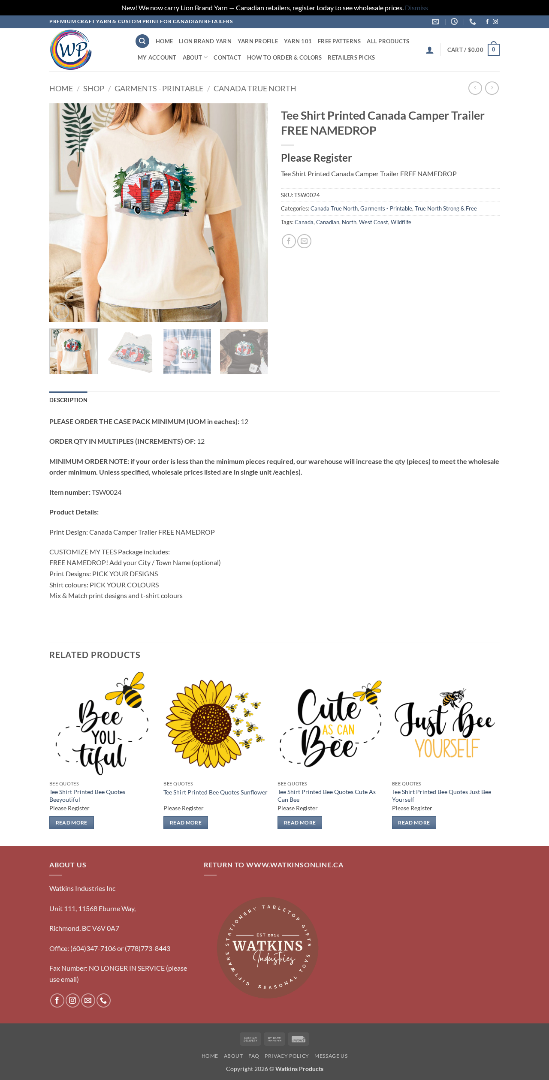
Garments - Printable (159, 88)
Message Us (330, 1056)
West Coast (373, 222)
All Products (388, 41)
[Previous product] (491, 88)
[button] (429, 49)
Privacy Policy (287, 1056)
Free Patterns (339, 41)
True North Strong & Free (446, 208)
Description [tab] (68, 400)
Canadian (327, 222)
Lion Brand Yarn (205, 41)
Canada (304, 222)
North (349, 222)
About (192, 57)
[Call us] (104, 1000)
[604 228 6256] (473, 21)
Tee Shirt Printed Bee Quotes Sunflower (215, 792)
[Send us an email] (88, 1000)
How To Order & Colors (284, 57)
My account (157, 57)
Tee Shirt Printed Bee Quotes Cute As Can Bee (327, 795)
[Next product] (475, 88)
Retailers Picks (351, 57)
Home (164, 41)
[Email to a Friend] (304, 241)
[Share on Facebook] (289, 241)
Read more (71, 822)
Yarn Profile (258, 41)
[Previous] (64, 213)
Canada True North (255, 88)
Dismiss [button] (416, 7)
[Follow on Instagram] (495, 22)
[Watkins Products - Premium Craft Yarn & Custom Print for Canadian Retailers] (85, 49)
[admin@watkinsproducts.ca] (436, 21)
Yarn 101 (298, 41)
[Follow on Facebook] (487, 22)
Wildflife (401, 222)
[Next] (253, 213)
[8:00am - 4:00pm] (455, 21)
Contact (227, 57)
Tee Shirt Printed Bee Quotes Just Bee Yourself (441, 795)
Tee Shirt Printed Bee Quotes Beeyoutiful (87, 795)
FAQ (253, 1056)
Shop (93, 88)
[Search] (142, 41)
